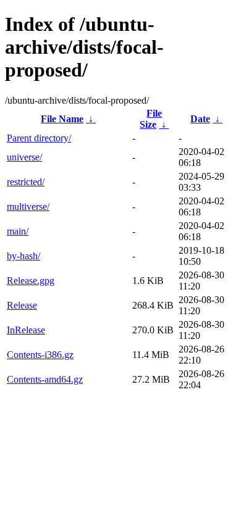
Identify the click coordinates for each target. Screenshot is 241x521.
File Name (62, 119)
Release (22, 305)
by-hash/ (23, 256)
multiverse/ (28, 206)
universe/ (24, 157)
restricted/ (25, 182)
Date (200, 119)
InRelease (26, 330)
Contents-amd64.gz (45, 379)
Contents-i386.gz (40, 354)
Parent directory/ (39, 138)
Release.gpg (30, 280)
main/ (17, 231)
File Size (151, 119)
